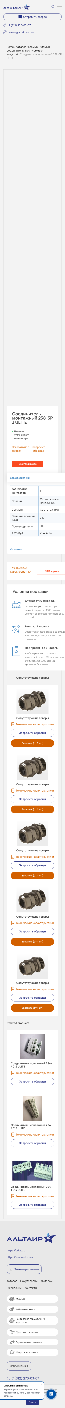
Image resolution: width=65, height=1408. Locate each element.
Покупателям (29, 1281)
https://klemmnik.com (20, 1257)
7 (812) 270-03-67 (20, 25)
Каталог (21, 47)
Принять (32, 1402)
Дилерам (46, 1281)
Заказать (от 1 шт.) (33, 743)
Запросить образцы (39, 449)
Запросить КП (19, 1366)
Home (10, 47)
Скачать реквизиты (26, 1269)
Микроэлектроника (27, 1352)
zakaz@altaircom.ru (21, 32)
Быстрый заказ (27, 463)
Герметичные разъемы (29, 1342)
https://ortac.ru (16, 1250)
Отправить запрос (35, 17)
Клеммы (33, 47)
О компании (14, 1288)
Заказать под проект (20, 449)
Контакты (31, 1288)
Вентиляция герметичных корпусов (30, 1320)
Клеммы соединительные (28, 48)
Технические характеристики (20, 569)
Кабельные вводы (26, 1309)
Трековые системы (27, 1332)
